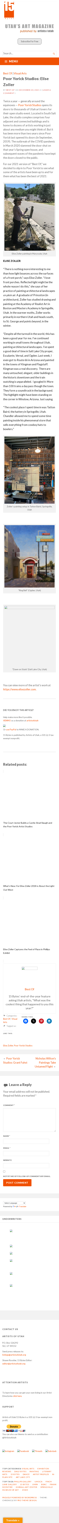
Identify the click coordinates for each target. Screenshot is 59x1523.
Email (6, 1148)
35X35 (25, 1490)
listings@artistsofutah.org (14, 1355)
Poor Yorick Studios (29, 105)
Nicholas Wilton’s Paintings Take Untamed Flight (45, 1062)
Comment (9, 1105)
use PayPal (11, 729)
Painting (34, 1471)
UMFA (35, 1484)
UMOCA (38, 1482)
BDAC (44, 1484)
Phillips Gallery (22, 1482)
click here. (17, 1396)
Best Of (7, 73)
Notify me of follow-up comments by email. (27, 1176)
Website (7, 1160)
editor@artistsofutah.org (13, 1363)
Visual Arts (20, 73)
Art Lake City (23, 1477)
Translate (22, 1206)
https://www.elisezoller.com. (20, 689)
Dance (26, 1474)
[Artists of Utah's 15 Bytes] (29, 10)
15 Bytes (15, 1474)
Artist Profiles (41, 1474)
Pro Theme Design (27, 1500)
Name (6, 1136)
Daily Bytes (20, 1471)
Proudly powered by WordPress (19, 1497)
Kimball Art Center (26, 1487)
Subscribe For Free (29, 41)
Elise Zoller (8, 1045)
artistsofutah (32, 720)
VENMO (7, 720)
